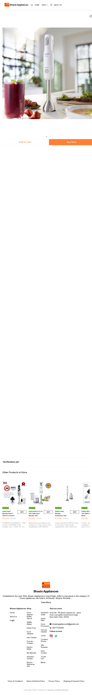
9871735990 (58, 628)
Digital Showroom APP (58, 690)
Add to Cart (25, 142)
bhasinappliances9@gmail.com (65, 624)
